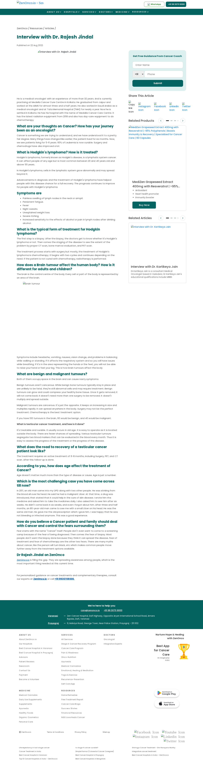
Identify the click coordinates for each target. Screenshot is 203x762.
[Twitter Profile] (174, 741)
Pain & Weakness (69, 652)
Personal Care (26, 721)
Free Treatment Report (72, 699)
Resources (36, 28)
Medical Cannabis (28, 695)
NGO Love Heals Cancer (73, 717)
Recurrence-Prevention (72, 679)
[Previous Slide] (160, 120)
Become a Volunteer (29, 679)
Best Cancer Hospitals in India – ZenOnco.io (150, 755)
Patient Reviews (26, 661)
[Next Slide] (182, 120)
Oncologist (109, 639)
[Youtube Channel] (173, 732)
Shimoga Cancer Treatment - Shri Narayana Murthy (153, 747)
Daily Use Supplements (30, 699)
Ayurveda (66, 661)
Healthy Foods (26, 713)
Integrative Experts (113, 644)
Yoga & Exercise (69, 675)
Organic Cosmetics (29, 717)
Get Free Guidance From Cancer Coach (157, 56)
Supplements (25, 704)
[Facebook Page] (147, 732)
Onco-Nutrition (68, 657)
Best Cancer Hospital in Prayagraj (36, 652)
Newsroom (24, 666)
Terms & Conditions (55, 732)
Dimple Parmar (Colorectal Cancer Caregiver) (94, 751)
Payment (23, 675)
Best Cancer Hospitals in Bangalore (90, 759)
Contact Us (24, 670)
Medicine (24, 690)
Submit (158, 83)
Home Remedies (69, 695)
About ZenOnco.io (28, 639)
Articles (49, 28)
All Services (67, 639)
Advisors (23, 657)
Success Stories (69, 708)
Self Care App (68, 684)
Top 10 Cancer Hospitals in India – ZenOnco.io (38, 759)
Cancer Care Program (72, 648)
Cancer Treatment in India (30, 751)
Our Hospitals (25, 644)
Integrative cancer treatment (144, 751)
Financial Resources (71, 713)
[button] (167, 120)
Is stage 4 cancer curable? (86, 747)
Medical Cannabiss (71, 666)
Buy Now (144, 205)
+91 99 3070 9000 (113, 610)
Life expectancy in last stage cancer (34, 747)
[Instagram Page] (146, 736)
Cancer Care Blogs (71, 704)
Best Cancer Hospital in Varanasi (35, 648)
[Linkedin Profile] (173, 736)
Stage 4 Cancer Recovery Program (78, 644)
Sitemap (106, 732)
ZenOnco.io (23, 559)
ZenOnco (22, 28)
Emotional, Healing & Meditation (77, 670)
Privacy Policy (80, 732)
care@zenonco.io (90, 610)
